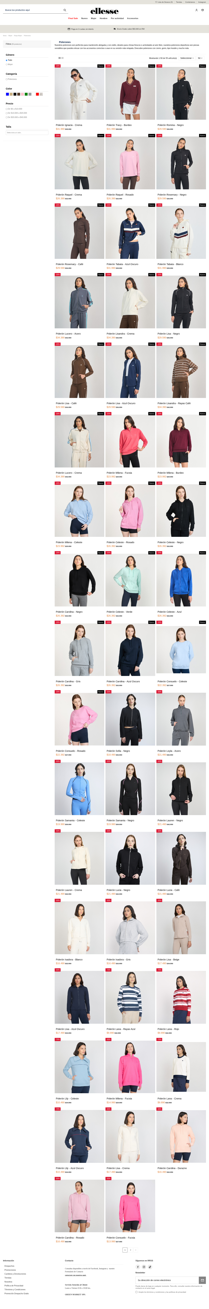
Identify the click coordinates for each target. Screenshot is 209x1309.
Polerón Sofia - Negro (118, 751)
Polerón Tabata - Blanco (170, 264)
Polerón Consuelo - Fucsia (121, 1237)
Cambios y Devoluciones (15, 1274)
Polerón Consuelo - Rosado (70, 751)
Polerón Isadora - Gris (119, 959)
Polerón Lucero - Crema (69, 472)
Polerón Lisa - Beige (168, 959)
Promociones (10, 1270)
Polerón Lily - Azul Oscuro (70, 1168)
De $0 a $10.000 (15, 109)
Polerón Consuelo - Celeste (172, 681)
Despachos (9, 1266)
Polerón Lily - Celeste (67, 1098)
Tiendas (179, 2)
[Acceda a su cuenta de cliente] (197, 10)
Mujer (10, 64)
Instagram (202, 2)
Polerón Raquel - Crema (69, 194)
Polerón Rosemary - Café (69, 264)
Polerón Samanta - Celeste (70, 820)
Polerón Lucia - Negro (118, 890)
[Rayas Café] (41, 94)
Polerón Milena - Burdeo (171, 472)
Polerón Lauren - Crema (69, 890)
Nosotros (8, 1282)
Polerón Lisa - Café (66, 403)
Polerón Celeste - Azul (169, 611)
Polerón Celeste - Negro (170, 542)
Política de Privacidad (13, 1286)
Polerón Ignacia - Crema (69, 125)
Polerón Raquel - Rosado (120, 194)
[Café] (18, 94)
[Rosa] (22, 94)
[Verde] (26, 94)
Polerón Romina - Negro (171, 125)
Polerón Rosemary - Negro (172, 194)
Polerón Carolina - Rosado (70, 1237)
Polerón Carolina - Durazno (172, 1168)
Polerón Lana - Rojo (168, 1029)
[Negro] (15, 94)
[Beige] (11, 94)
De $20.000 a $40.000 (17, 117)
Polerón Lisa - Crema (118, 1168)
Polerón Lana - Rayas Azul (121, 1029)
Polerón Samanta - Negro (120, 820)
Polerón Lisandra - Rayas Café (174, 403)
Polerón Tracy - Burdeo (119, 125)
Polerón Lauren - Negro (170, 820)
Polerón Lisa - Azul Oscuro (121, 403)
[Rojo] (37, 94)
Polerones (12, 79)
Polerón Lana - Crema (169, 1098)
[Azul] (7, 94)
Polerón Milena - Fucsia (119, 472)
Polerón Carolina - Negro (69, 611)
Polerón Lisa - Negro (169, 333)
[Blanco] (33, 94)
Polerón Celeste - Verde (119, 611)
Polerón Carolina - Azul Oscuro (123, 681)
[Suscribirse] (202, 1280)
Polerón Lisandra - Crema (120, 333)
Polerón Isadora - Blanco (69, 959)
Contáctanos (190, 2)
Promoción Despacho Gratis (16, 1294)
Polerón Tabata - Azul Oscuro (122, 264)
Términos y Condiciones (14, 1290)
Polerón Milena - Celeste (69, 542)
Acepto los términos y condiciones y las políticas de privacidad (162, 1292)
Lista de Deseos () (165, 2)
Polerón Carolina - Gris (68, 681)
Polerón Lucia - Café (169, 890)
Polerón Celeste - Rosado (120, 542)
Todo (10, 60)
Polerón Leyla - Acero (169, 751)
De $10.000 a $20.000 (17, 113)
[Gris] (30, 94)
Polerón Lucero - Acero (68, 333)
